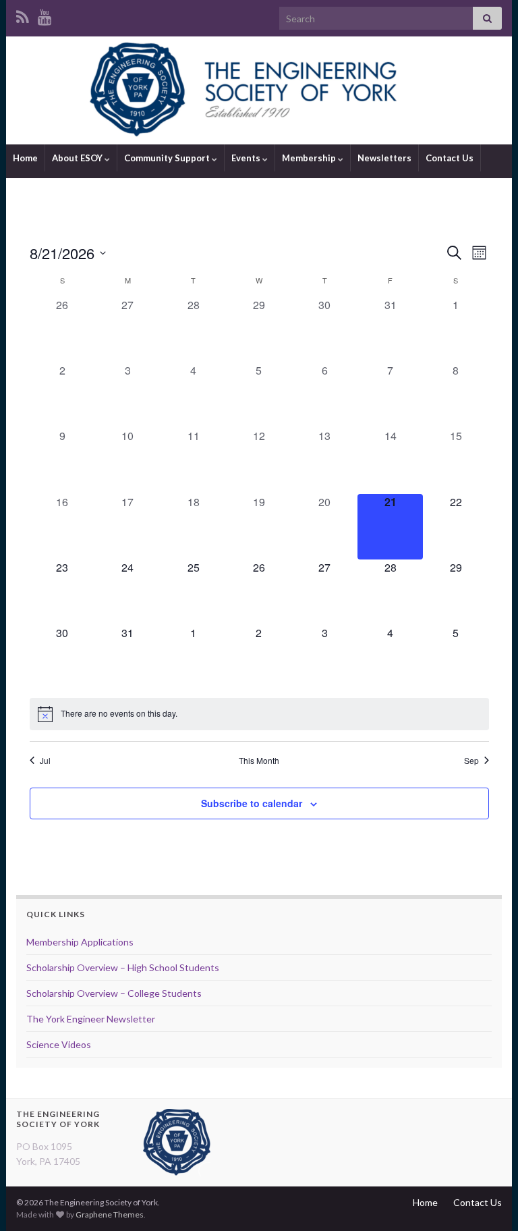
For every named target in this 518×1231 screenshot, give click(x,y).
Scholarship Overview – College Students (114, 993)
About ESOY (78, 158)
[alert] (259, 714)
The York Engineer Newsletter (90, 1018)
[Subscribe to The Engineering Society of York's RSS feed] (22, 14)
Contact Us (449, 158)
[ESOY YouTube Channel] (45, 14)
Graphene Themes (110, 1214)
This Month (259, 760)
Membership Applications (80, 942)
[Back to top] (488, 1201)
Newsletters (384, 158)
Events (246, 158)
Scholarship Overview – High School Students (122, 967)
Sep (471, 760)
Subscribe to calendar (251, 803)
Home (25, 158)
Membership (310, 158)
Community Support (168, 158)
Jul (45, 760)
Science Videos (58, 1044)
